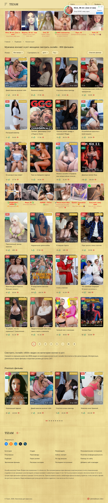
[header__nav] (6, 4)
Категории (8, 451)
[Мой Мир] (15, 443)
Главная (7, 42)
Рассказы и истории (37, 462)
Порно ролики (35, 458)
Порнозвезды (34, 455)
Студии (32, 451)
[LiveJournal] (25, 443)
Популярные (9, 455)
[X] (20, 443)
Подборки (18, 42)
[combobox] (18, 52)
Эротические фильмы (12, 462)
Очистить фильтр (95, 52)
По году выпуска (61, 458)
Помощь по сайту (87, 458)
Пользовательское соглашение (91, 451)
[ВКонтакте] (6, 443)
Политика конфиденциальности (92, 455)
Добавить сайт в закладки (89, 462)
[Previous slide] (8, 393)
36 (68, 344)
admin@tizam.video (96, 499)
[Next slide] (100, 393)
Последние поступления (63, 462)
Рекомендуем (60, 451)
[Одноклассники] (11, 443)
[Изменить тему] (18, 433)
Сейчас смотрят (60, 455)
